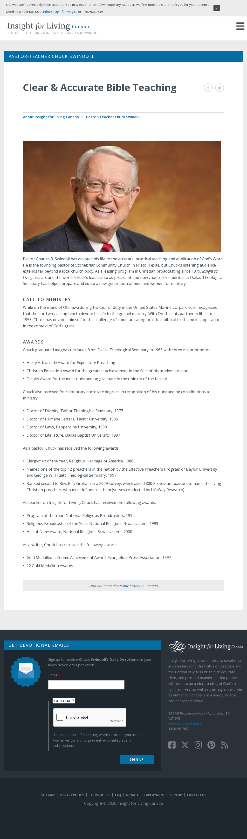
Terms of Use (99, 795)
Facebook (208, 87)
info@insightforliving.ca (185, 723)
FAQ (118, 795)
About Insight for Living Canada (51, 116)
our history (131, 585)
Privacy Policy (72, 795)
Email (52, 675)
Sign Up (176, 795)
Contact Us (196, 795)
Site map (48, 795)
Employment (154, 795)
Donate (132, 795)
